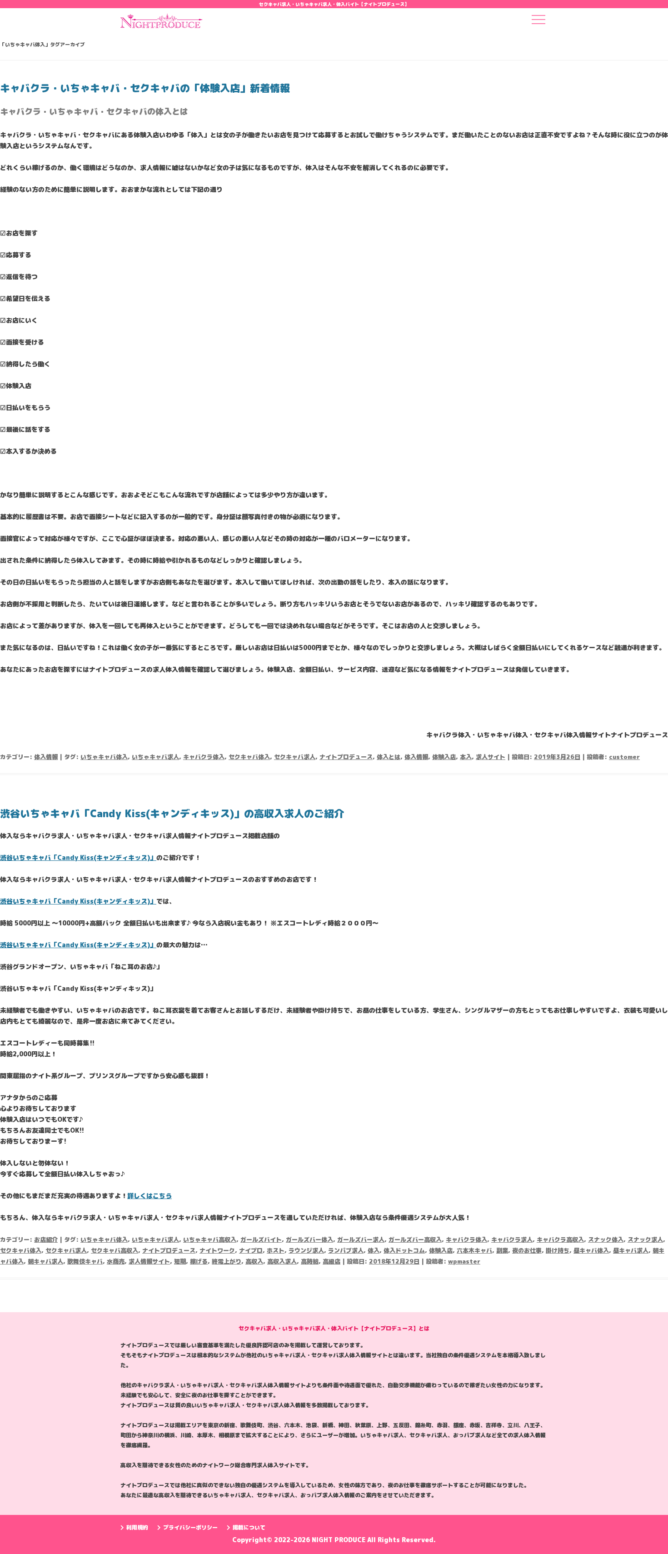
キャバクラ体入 (203, 757)
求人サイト (490, 757)
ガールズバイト (261, 1239)
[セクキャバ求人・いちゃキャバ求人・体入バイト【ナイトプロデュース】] (161, 24)
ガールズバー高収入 (415, 1239)
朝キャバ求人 (45, 1261)
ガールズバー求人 (360, 1239)
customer (624, 757)
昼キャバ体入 (591, 1250)
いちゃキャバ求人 (155, 757)
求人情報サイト (149, 1261)
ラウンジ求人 (306, 1250)
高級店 (331, 1261)
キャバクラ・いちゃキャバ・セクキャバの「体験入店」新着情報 (145, 88)
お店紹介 (46, 1239)
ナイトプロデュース (346, 757)
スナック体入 (605, 1239)
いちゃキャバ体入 (104, 757)
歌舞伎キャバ (85, 1261)
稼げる (199, 1261)
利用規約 (137, 1527)
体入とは (388, 757)
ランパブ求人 (346, 1250)
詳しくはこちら (149, 1195)
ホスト (275, 1250)
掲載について (249, 1527)
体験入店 (444, 757)
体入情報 (46, 757)
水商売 (116, 1261)
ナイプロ (251, 1250)
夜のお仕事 (527, 1250)
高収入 (254, 1261)
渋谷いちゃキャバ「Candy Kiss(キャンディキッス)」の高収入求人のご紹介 (172, 813)
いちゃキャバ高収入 (209, 1239)
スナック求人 (645, 1239)
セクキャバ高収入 (114, 1250)
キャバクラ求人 (512, 1239)
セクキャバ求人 (294, 757)
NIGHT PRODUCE (339, 1539)
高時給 (310, 1261)
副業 (502, 1250)
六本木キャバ (474, 1250)
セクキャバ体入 (249, 757)
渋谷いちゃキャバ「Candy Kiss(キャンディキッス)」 (78, 857)
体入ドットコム (404, 1250)
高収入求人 (282, 1261)
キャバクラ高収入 (560, 1239)
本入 (466, 757)
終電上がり (226, 1261)
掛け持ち (557, 1250)
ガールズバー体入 (309, 1239)
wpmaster (464, 1261)
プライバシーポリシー (190, 1527)
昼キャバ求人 (630, 1250)
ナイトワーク (217, 1250)
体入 (373, 1250)
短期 (180, 1261)
